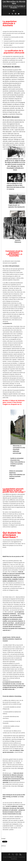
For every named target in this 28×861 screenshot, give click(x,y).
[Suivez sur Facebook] (9, 13)
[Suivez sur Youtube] (18, 13)
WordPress (14, 859)
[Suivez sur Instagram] (15, 13)
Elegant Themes (13, 857)
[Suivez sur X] (12, 13)
